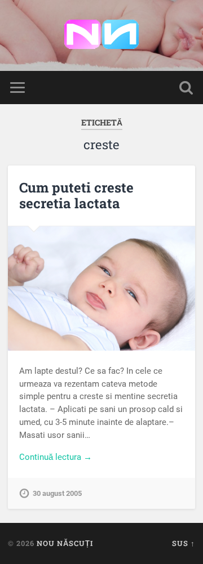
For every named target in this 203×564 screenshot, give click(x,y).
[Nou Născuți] (101, 35)
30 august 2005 (57, 493)
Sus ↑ (183, 543)
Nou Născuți (65, 543)
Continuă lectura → (55, 457)
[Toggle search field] (186, 87)
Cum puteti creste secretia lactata (76, 195)
